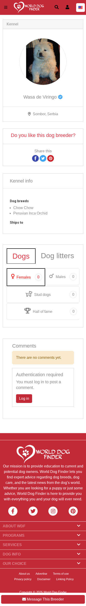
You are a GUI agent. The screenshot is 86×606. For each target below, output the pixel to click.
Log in (24, 398)
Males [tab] (64, 277)
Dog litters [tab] (57, 256)
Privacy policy (22, 579)
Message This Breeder (45, 599)
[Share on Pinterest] (50, 158)
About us (24, 573)
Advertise (41, 573)
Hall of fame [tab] (53, 311)
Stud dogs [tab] (53, 294)
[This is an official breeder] (60, 96)
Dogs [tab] (21, 256)
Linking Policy (65, 579)
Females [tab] (27, 277)
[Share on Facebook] (35, 158)
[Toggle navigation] (5, 7)
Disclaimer (43, 579)
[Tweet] (43, 158)
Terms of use (61, 573)
